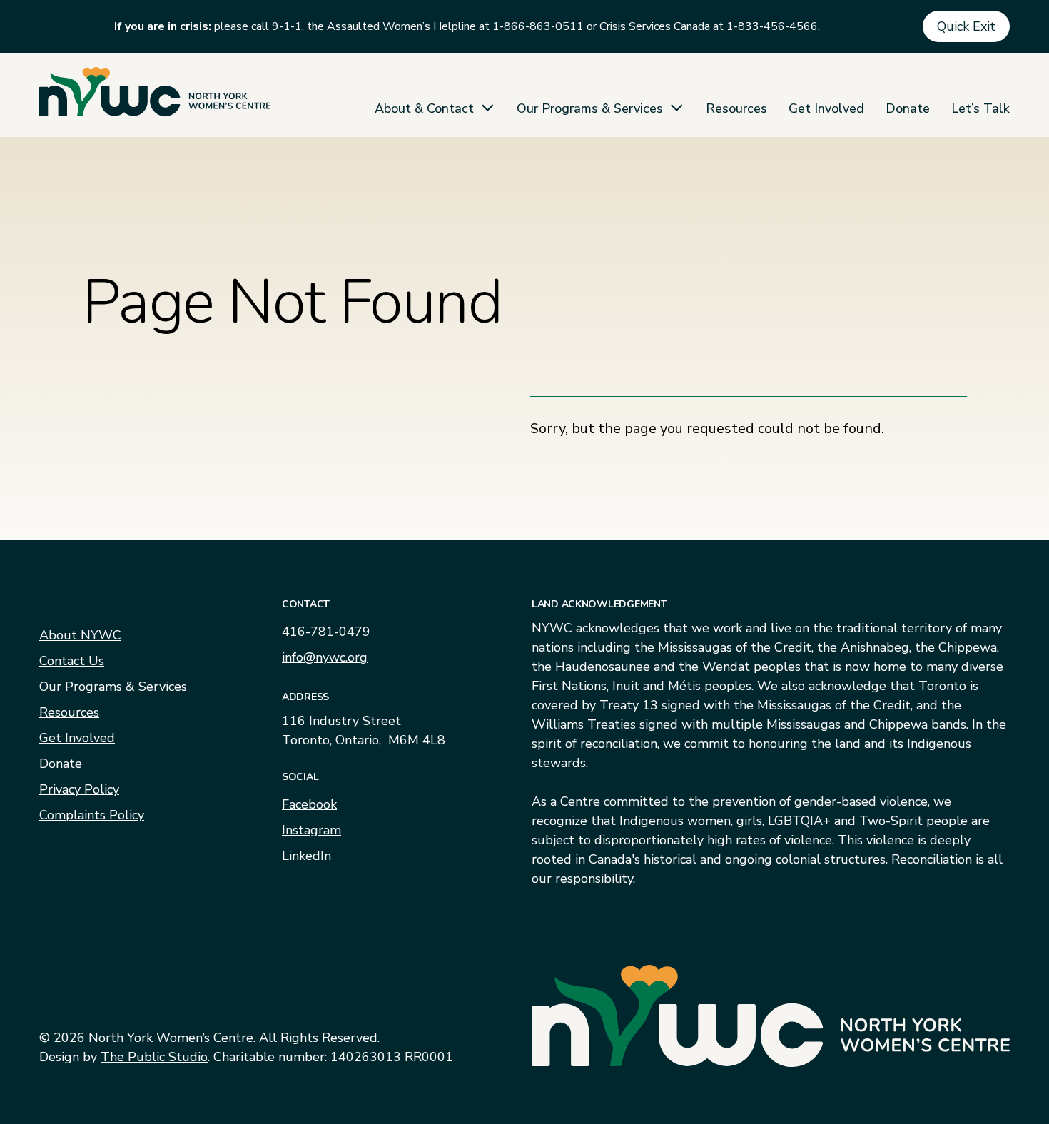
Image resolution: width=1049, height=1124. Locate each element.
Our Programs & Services (590, 108)
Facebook (309, 804)
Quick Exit (966, 26)
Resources (736, 108)
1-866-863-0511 (538, 26)
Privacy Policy (79, 789)
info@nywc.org (325, 657)
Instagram (311, 830)
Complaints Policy (91, 815)
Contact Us (71, 660)
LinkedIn (306, 855)
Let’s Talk (980, 108)
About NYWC (80, 635)
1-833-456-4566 (772, 26)
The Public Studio (154, 1056)
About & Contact (424, 108)
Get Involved (826, 108)
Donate (908, 108)
